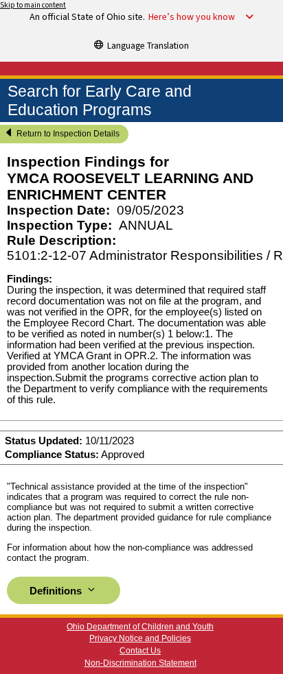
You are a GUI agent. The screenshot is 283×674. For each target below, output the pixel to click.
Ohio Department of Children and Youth (140, 626)
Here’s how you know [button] (191, 17)
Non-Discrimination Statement (140, 663)
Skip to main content (33, 5)
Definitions (57, 591)
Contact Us (140, 650)
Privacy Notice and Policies (140, 638)
